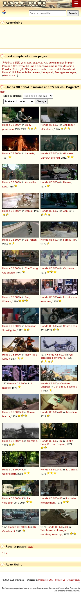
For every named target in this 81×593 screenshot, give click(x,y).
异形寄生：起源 (11, 62)
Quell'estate (9, 473)
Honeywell (47, 72)
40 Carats (71, 469)
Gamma (32, 440)
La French (31, 239)
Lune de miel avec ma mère (44, 66)
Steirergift (18, 69)
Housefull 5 (9, 72)
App (65, 210)
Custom (65, 383)
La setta (29, 153)
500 (17, 124)
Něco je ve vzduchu (36, 69)
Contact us (60, 580)
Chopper (45, 386)
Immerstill (55, 69)
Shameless (70, 326)
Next (2, 91)
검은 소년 (26, 62)
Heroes (67, 182)
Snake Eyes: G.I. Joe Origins (56, 442)
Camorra (68, 268)
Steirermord (20, 66)
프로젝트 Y (39, 62)
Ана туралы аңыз (65, 72)
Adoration (71, 412)
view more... (10, 75)
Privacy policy (74, 580)
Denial (29, 210)
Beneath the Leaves (28, 72)
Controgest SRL (45, 580)
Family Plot (69, 239)
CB (12, 124)
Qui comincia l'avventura (56, 356)
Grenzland (68, 69)
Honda (6, 124)
